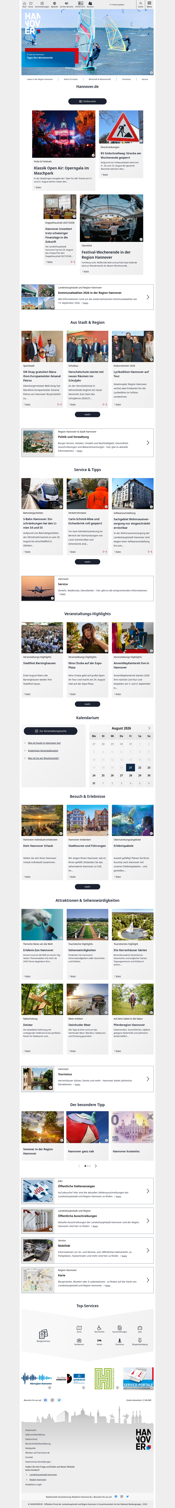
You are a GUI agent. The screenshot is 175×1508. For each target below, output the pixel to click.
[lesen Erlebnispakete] (132, 842)
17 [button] (93, 767)
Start (24, 6)
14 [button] (130, 759)
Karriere (90, 6)
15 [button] (139, 759)
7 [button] (130, 752)
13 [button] (121, 759)
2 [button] (149, 744)
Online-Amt (80, 6)
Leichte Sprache (66, 6)
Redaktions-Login (33, 1484)
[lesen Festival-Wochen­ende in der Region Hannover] (111, 235)
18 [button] (103, 767)
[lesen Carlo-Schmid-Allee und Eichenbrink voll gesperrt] (87, 516)
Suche (140, 6)
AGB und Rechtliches (35, 1435)
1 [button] (139, 744)
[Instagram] (52, 1400)
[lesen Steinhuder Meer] (87, 1019)
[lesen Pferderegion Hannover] (132, 1019)
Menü (149, 6)
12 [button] (112, 759)
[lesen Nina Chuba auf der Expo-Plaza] (87, 659)
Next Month (149, 728)
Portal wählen (118, 4)
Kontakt (29, 1457)
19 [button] (112, 767)
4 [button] (103, 752)
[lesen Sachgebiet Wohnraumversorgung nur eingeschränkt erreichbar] (132, 516)
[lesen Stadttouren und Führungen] (87, 842)
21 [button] (130, 767)
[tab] (85, 1166)
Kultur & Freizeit (71, 79)
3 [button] (94, 752)
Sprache (54, 6)
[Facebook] (45, 1400)
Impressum (30, 1430)
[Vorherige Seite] (79, 1166)
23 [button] (149, 767)
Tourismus (126, 79)
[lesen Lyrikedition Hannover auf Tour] (132, 369)
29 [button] (112, 744)
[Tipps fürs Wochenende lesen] (87, 42)
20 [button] (121, 767)
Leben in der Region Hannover (40, 79)
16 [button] (149, 759)
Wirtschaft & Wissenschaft (100, 79)
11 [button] (103, 759)
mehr (87, 414)
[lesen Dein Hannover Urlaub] (42, 842)
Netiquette (30, 1448)
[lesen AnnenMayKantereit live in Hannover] (132, 659)
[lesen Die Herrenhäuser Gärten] (132, 944)
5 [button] (112, 752)
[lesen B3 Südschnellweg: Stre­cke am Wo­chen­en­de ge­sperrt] (121, 144)
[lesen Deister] (42, 1019)
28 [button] (103, 744)
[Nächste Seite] (95, 1166)
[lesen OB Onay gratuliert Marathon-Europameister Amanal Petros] (42, 369)
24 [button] (93, 775)
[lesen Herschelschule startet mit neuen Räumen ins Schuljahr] (87, 369)
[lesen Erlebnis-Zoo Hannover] (42, 944)
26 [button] (112, 775)
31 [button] (130, 744)
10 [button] (93, 759)
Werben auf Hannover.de (37, 1453)
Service (145, 79)
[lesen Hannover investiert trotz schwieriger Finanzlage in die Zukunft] (60, 230)
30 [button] (121, 744)
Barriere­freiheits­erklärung (37, 1444)
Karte (30, 6)
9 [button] (149, 752)
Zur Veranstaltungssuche (53, 731)
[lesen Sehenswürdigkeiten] (87, 944)
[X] (59, 1400)
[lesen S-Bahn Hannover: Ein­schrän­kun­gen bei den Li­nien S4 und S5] (42, 516)
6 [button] (121, 752)
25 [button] (103, 775)
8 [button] (139, 752)
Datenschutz (31, 1439)
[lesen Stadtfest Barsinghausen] (42, 659)
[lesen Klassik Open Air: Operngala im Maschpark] (63, 151)
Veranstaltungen (42, 6)
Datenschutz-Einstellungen (38, 1462)
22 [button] (139, 767)
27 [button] (93, 744)
